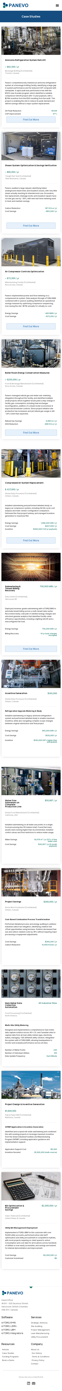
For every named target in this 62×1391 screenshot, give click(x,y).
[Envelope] (33, 1383)
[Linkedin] (28, 1383)
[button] (57, 5)
